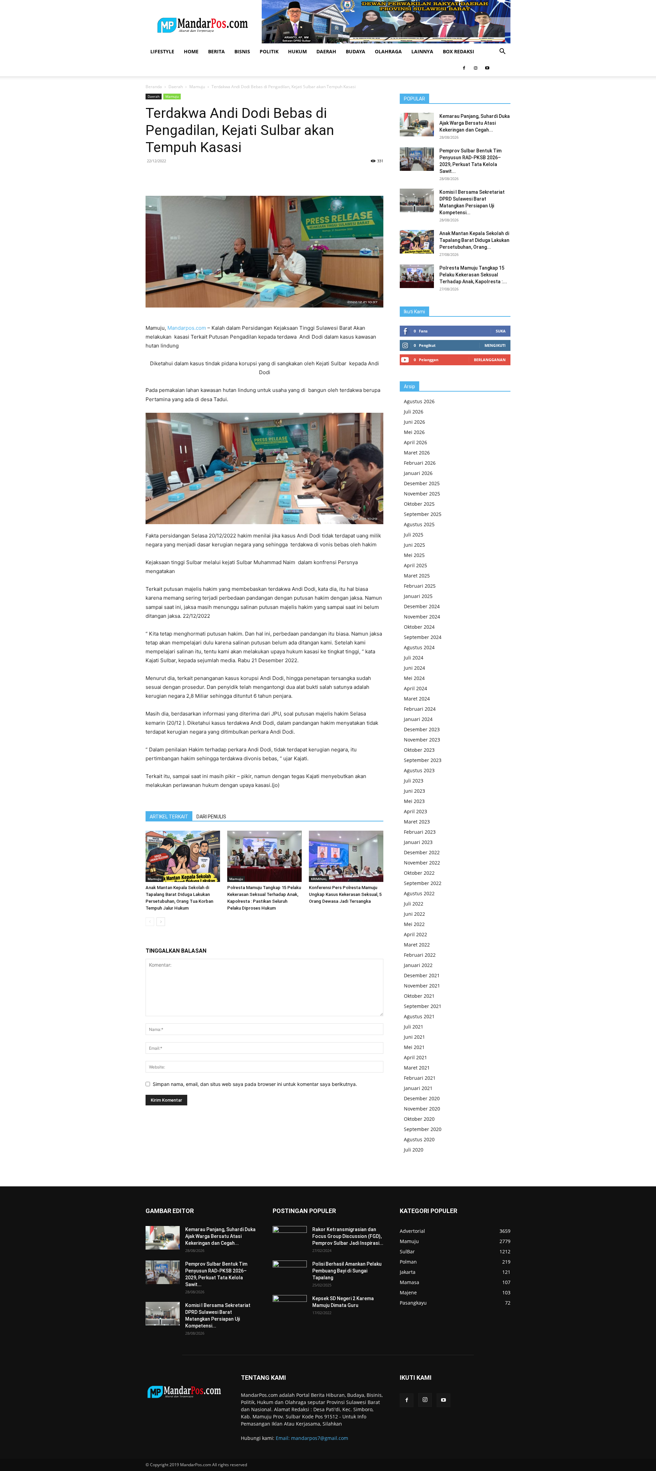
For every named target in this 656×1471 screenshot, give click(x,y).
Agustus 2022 (419, 893)
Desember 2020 (422, 1098)
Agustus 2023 (419, 770)
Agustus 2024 (419, 647)
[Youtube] (487, 68)
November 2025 (422, 493)
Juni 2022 (414, 914)
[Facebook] (464, 68)
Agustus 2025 (419, 524)
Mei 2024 (414, 678)
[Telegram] (261, 176)
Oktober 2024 (419, 627)
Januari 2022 (418, 965)
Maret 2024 (417, 698)
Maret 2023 (417, 821)
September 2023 (422, 760)
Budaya (355, 51)
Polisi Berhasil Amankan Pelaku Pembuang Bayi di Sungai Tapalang (347, 1270)
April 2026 (415, 442)
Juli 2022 (413, 903)
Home (191, 51)
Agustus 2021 (419, 1016)
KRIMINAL (319, 878)
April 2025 (415, 565)
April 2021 (415, 1057)
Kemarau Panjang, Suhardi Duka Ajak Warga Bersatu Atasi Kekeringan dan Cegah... (474, 123)
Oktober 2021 (419, 996)
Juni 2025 (414, 545)
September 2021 (422, 1006)
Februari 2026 (420, 463)
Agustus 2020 (419, 1139)
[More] (277, 176)
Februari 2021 (420, 1078)
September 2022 (422, 883)
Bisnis (242, 51)
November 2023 (422, 739)
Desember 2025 (422, 483)
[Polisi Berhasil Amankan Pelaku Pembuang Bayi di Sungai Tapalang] (290, 1272)
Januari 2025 (418, 596)
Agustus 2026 (419, 401)
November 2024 (422, 616)
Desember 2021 (422, 975)
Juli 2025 (413, 534)
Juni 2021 (414, 1037)
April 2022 (415, 934)
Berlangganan (490, 359)
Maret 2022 (417, 944)
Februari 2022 (420, 955)
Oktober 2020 (419, 1119)
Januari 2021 (418, 1088)
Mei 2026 (414, 432)
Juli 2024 (413, 657)
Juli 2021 (413, 1026)
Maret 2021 (417, 1067)
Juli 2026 (413, 411)
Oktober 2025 (419, 504)
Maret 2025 (417, 575)
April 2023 (415, 811)
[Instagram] (475, 68)
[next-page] (160, 921)
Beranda (154, 87)
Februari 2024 (420, 709)
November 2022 (422, 862)
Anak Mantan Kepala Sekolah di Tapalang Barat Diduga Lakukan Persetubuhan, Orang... (474, 240)
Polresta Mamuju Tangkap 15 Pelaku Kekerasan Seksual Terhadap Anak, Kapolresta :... (473, 274)
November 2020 (422, 1108)
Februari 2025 (420, 586)
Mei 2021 (414, 1047)
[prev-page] (150, 921)
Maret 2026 (417, 452)
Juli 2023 (413, 780)
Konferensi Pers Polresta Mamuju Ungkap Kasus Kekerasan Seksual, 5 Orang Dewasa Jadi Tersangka (345, 894)
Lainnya (422, 51)
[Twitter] (213, 176)
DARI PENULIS (211, 816)
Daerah (326, 51)
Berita (216, 51)
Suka (501, 330)
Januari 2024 (418, 719)
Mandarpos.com (186, 328)
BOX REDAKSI (458, 51)
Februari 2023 (420, 832)
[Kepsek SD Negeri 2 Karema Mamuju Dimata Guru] (290, 1307)
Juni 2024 (414, 668)
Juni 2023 (414, 791)
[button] (502, 52)
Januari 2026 (418, 473)
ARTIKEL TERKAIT (169, 816)
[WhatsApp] (229, 176)
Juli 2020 (413, 1149)
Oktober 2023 (419, 750)
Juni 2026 (414, 422)
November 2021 (422, 985)
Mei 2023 (414, 801)
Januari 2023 (418, 842)
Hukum (297, 51)
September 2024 (422, 637)
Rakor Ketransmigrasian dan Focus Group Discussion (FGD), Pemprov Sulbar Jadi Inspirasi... (347, 1236)
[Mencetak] (245, 176)
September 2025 (422, 514)
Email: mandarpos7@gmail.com (312, 1438)
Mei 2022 (414, 924)
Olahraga (388, 51)
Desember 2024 (422, 606)
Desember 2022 (422, 852)
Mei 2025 (414, 555)
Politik (269, 51)
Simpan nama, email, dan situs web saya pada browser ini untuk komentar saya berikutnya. (255, 1084)
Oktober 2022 (419, 873)
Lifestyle (162, 51)
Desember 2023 (422, 729)
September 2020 (422, 1129)
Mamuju (197, 87)
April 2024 (415, 688)
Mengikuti (495, 345)
